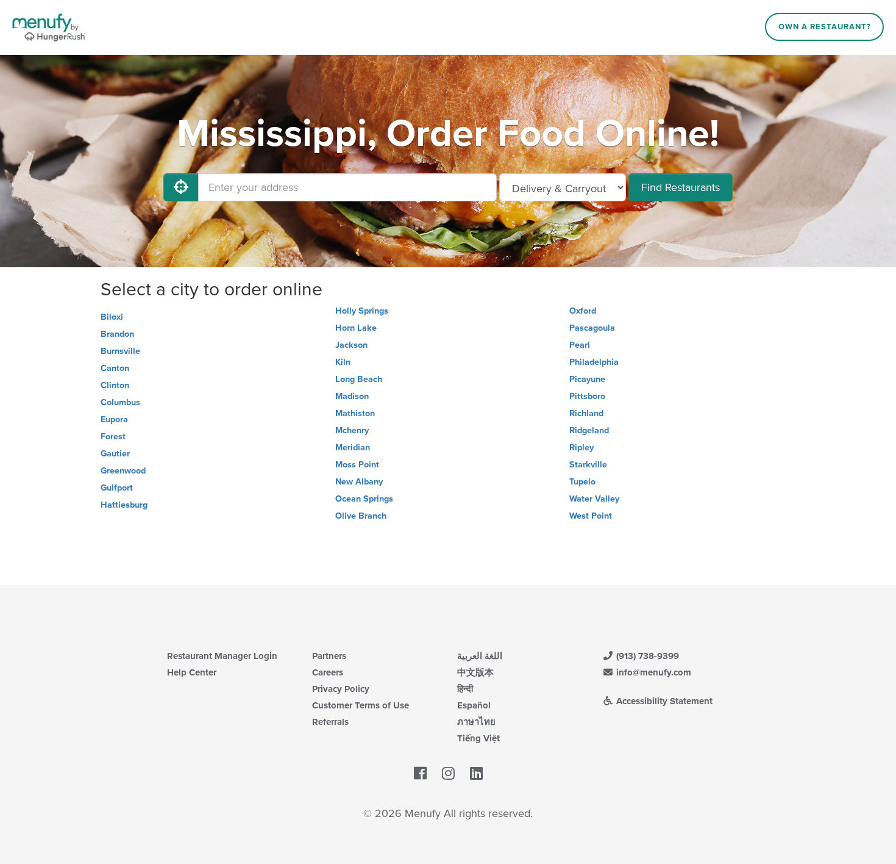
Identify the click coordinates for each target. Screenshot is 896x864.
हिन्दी (465, 688)
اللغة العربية (479, 655)
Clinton (115, 385)
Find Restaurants (680, 187)
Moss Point (357, 464)
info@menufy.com (652, 672)
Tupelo (582, 482)
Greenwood (123, 471)
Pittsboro (587, 396)
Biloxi (112, 317)
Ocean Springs (364, 499)
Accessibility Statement (663, 701)
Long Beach (358, 379)
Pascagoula (592, 328)
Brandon (117, 334)
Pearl (579, 345)
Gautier (115, 453)
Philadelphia (594, 362)
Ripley (581, 447)
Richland (586, 413)
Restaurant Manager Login (222, 655)
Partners (329, 655)
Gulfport (117, 488)
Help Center (191, 672)
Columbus (120, 402)
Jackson (351, 345)
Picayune (587, 379)
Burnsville (120, 351)
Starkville (588, 464)
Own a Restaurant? (824, 27)
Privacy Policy (340, 688)
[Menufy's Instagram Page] (448, 773)
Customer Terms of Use (360, 705)
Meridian (352, 447)
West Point (590, 516)
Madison (352, 396)
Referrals (330, 721)
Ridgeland (589, 430)
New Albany (359, 482)
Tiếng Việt (478, 738)
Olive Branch (360, 516)
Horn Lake (356, 328)
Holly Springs (361, 311)
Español (474, 705)
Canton (115, 368)
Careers (327, 672)
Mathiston (355, 413)
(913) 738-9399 (646, 655)
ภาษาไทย (476, 721)
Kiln (342, 362)
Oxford (582, 311)
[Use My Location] (181, 187)
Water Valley (594, 499)
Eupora (114, 419)
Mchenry (352, 430)
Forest (113, 436)
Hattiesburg (124, 505)
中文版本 (475, 672)
